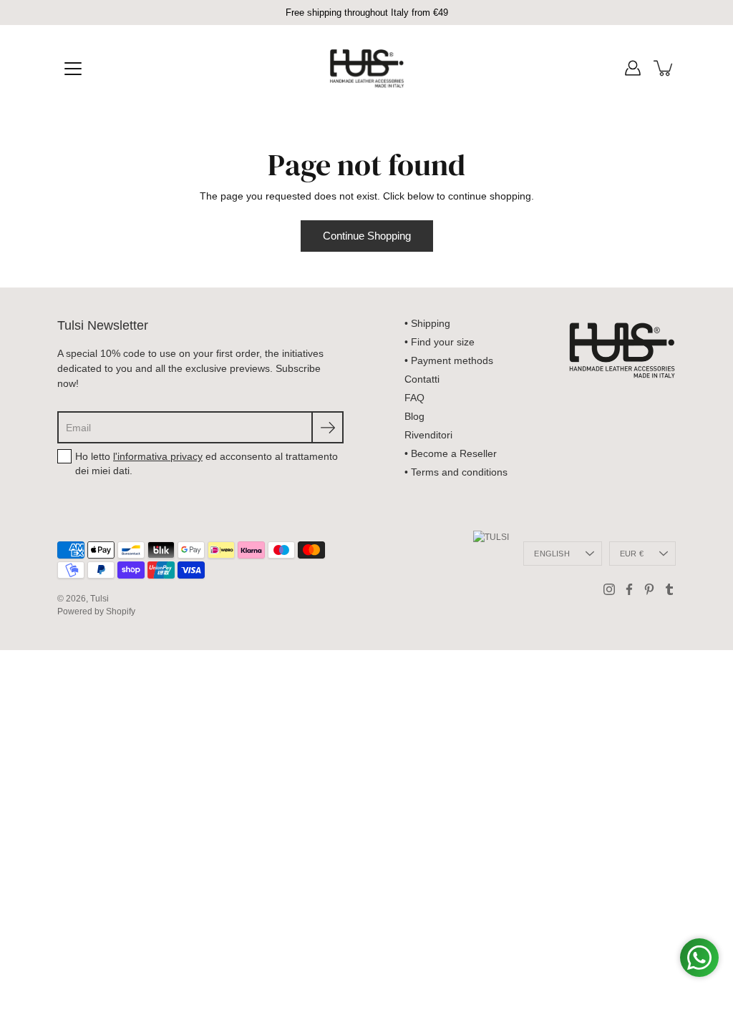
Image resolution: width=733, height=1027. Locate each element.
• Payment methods (448, 360)
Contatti (422, 379)
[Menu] (73, 69)
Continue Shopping (367, 236)
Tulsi (99, 599)
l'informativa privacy (158, 456)
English (552, 553)
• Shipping (427, 323)
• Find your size (439, 342)
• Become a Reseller (450, 453)
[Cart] (664, 67)
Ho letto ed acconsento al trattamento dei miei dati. (206, 463)
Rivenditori (428, 435)
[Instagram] (609, 589)
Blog (414, 416)
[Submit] (327, 427)
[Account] (632, 67)
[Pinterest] (649, 589)
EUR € (632, 553)
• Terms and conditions (456, 472)
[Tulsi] (366, 68)
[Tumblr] (669, 589)
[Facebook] (629, 589)
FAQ (414, 397)
